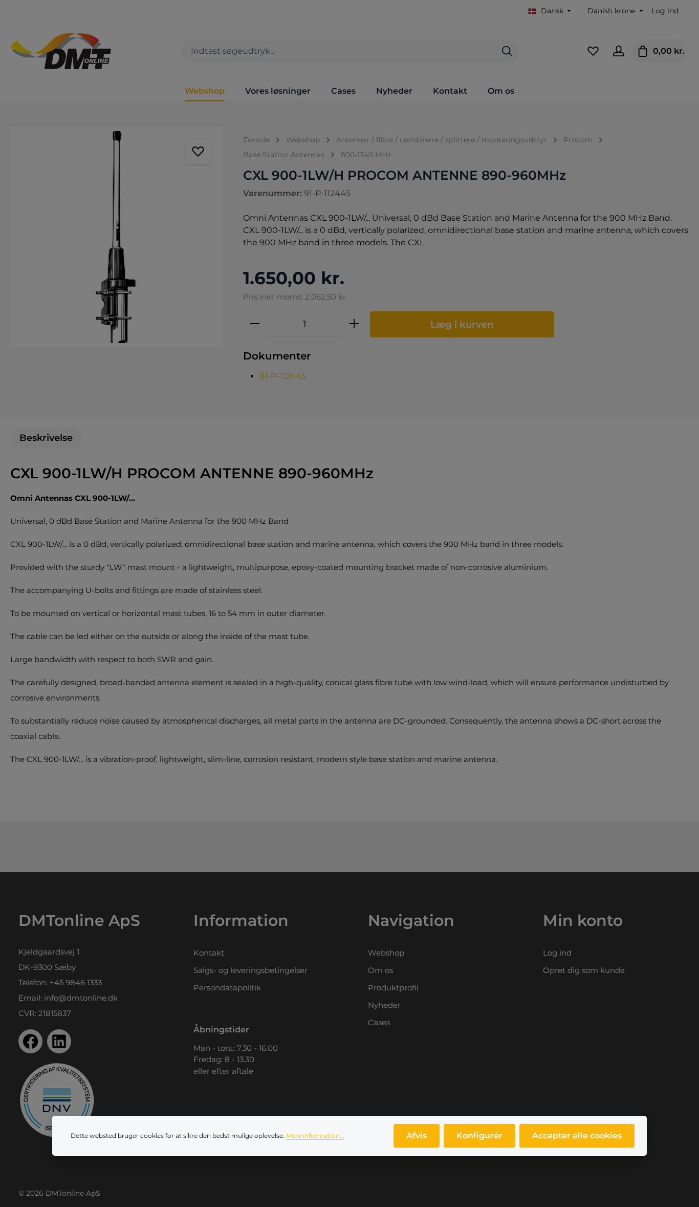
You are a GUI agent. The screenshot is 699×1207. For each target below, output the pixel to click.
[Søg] (507, 51)
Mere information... (315, 1135)
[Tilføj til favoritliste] (198, 151)
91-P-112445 (282, 376)
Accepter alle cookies (577, 1135)
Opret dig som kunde (584, 970)
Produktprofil (393, 987)
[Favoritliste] (593, 51)
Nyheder (384, 1005)
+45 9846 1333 (76, 982)
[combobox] (338, 51)
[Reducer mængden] (255, 324)
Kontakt (208, 953)
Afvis (416, 1135)
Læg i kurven (462, 324)
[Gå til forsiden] (60, 51)
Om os (380, 970)
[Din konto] (618, 51)
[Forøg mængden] (354, 324)
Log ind (665, 10)
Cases (379, 1022)
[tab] (46, 438)
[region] (116, 237)
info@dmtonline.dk (81, 998)
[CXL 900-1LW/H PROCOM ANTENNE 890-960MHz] (116, 237)
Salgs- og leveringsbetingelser (250, 970)
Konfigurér (479, 1135)
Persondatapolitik (227, 987)
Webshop (386, 953)
